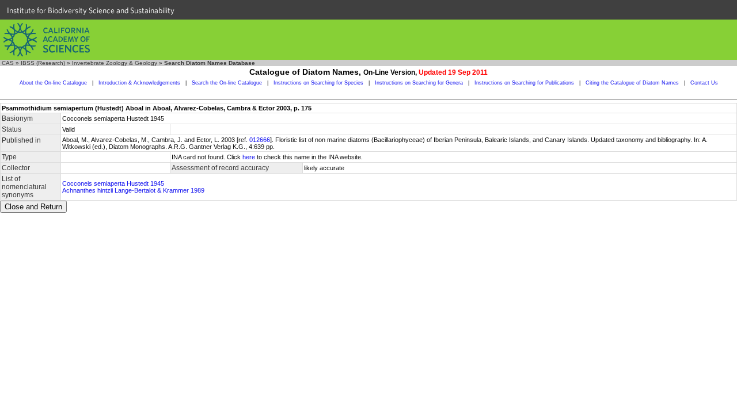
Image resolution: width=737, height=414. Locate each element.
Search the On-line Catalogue (227, 83)
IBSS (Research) (43, 63)
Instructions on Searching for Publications (524, 83)
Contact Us (704, 83)
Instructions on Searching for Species (318, 83)
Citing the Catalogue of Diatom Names (632, 83)
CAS (8, 63)
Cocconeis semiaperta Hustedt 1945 (113, 183)
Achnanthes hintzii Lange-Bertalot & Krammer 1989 (133, 190)
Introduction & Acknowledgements (139, 83)
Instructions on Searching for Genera (419, 83)
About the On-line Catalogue (53, 83)
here (248, 157)
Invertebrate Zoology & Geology (114, 63)
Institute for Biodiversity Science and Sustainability (90, 10)
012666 (259, 139)
